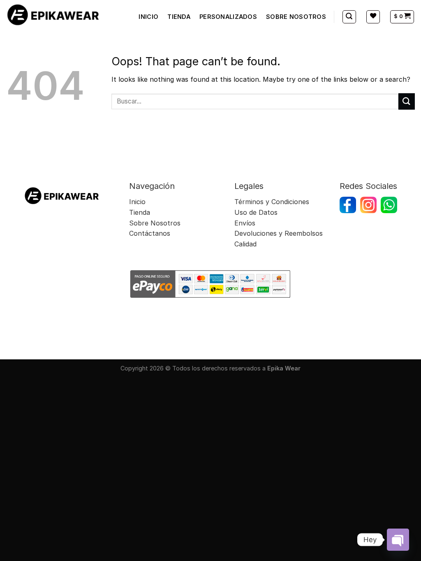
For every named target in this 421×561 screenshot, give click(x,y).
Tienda (139, 212)
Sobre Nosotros (154, 223)
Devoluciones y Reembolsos (278, 233)
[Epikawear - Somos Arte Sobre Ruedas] (53, 14)
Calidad (245, 244)
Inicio (137, 202)
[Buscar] (349, 16)
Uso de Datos (256, 212)
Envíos (245, 223)
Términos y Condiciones (271, 202)
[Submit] (406, 101)
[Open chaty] (398, 540)
